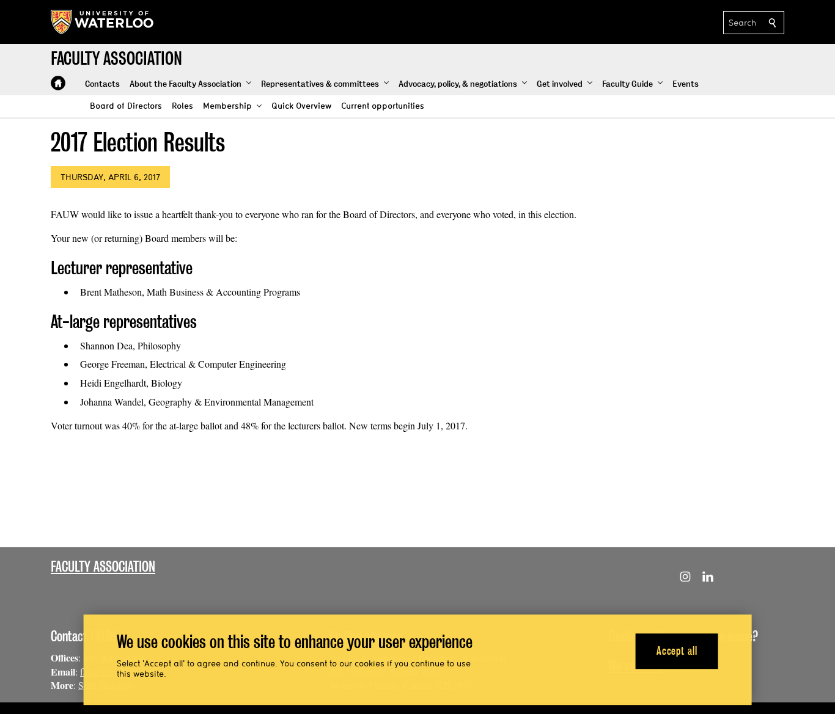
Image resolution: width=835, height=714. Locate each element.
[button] (190, 84)
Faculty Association (103, 566)
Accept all (677, 650)
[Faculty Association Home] (58, 83)
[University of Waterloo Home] (103, 22)
